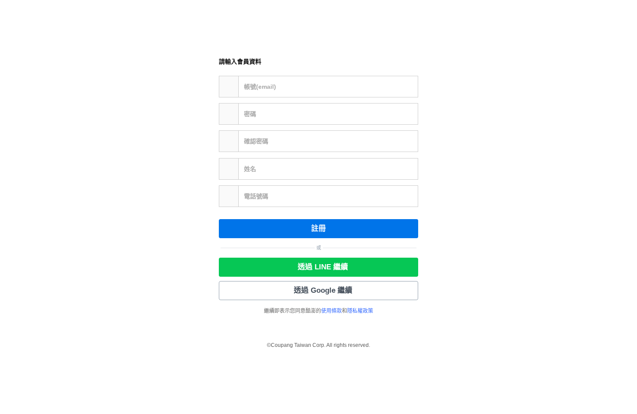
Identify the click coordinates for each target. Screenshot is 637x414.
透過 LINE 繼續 (323, 267)
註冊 (318, 228)
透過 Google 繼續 (323, 290)
